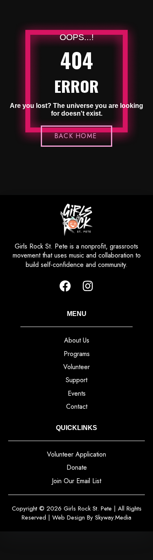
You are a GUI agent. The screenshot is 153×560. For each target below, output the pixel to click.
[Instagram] (88, 286)
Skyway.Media (113, 517)
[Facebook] (65, 286)
